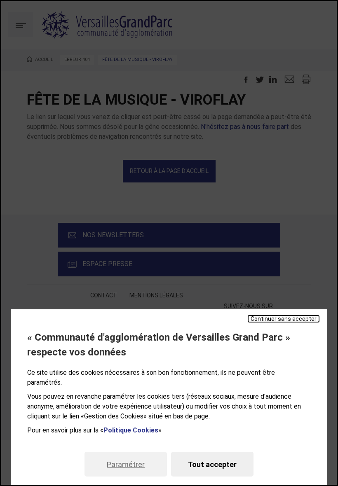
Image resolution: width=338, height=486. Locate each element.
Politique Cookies (130, 430)
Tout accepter (212, 464)
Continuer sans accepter (284, 318)
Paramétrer (126, 464)
